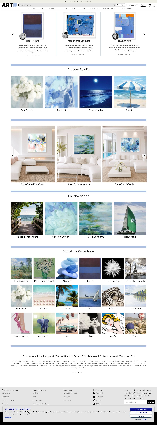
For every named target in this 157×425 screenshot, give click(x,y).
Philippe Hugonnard (27, 236)
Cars (67, 336)
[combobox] (66, 5)
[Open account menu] (136, 5)
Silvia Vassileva (96, 236)
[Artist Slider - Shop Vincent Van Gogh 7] (33, 154)
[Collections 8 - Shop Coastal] (44, 296)
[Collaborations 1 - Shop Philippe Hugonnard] (27, 218)
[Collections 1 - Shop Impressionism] (21, 268)
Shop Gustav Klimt (78, 184)
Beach (67, 308)
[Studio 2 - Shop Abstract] (61, 92)
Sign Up (151, 402)
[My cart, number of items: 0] (153, 5)
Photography (95, 110)
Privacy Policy (8, 417)
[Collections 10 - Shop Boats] (90, 296)
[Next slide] (144, 34)
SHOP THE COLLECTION (33, 55)
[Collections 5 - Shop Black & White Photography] (113, 268)
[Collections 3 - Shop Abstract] (67, 268)
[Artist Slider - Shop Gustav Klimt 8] (79, 154)
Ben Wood (130, 236)
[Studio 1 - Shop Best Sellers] (27, 92)
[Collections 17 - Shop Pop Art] (113, 323)
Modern (90, 281)
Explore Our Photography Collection (78, 1)
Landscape (136, 308)
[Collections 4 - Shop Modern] (90, 268)
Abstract (61, 110)
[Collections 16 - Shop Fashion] (90, 323)
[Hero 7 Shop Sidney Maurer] (33, 34)
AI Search (121, 5)
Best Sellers (27, 110)
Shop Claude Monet (124, 184)
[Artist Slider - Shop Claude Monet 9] (124, 154)
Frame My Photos (125, 8)
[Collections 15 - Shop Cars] (67, 323)
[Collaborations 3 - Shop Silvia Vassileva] (95, 218)
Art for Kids (44, 336)
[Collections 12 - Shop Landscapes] (135, 296)
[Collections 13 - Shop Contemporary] (21, 323)
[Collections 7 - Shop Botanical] (21, 296)
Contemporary (21, 336)
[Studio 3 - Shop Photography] (95, 92)
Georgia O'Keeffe (61, 236)
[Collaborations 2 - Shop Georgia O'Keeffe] (61, 218)
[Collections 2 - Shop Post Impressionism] (44, 268)
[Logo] (9, 5)
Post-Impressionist (44, 281)
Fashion (90, 336)
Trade (143, 5)
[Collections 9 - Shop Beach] (67, 296)
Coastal (130, 110)
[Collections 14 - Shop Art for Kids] (44, 323)
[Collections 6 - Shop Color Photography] (135, 268)
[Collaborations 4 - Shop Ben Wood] (130, 218)
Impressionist (21, 281)
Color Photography (136, 281)
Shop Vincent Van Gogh (33, 184)
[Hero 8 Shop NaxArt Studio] (79, 34)
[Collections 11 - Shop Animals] (113, 296)
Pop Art (113, 336)
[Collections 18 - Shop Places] (135, 323)
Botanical (21, 308)
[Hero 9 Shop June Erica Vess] (124, 34)
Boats (90, 308)
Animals (112, 308)
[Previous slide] (13, 34)
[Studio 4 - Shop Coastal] (130, 92)
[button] (78, 1)
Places (135, 336)
